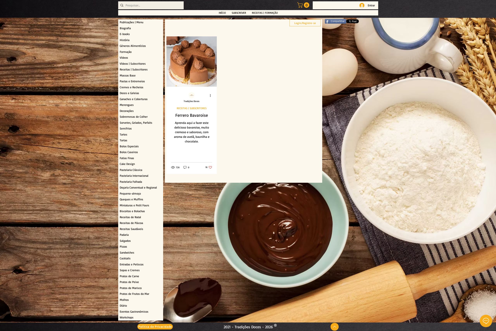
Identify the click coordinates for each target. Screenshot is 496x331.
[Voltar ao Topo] (335, 327)
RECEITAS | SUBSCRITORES (192, 108)
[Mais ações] (211, 95)
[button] (304, 5)
